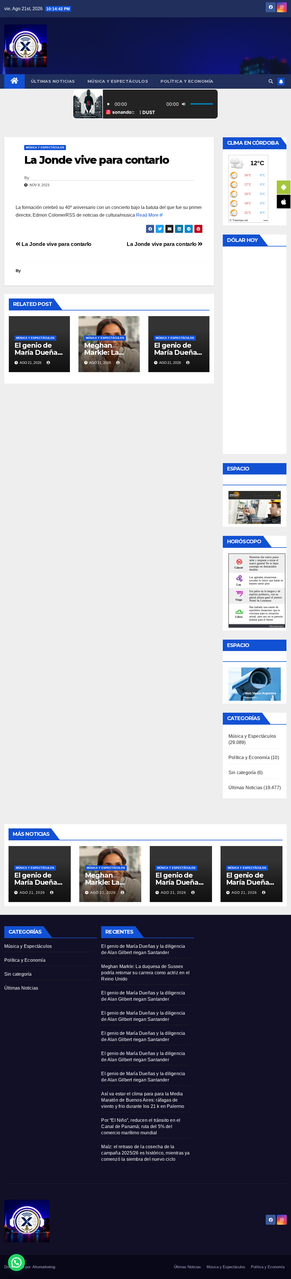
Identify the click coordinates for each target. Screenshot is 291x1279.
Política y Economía (187, 81)
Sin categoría (242, 772)
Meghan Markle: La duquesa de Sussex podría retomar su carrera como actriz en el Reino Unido (145, 972)
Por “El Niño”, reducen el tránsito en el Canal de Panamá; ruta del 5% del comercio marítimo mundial (140, 1126)
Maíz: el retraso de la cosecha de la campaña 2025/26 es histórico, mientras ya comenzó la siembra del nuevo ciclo (145, 1153)
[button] (271, 81)
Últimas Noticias (53, 81)
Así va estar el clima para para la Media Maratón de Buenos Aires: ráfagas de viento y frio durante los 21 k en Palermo (142, 1100)
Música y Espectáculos (118, 81)
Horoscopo (276, 626)
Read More (147, 215)
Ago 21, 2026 (32, 893)
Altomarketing (43, 1267)
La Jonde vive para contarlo (162, 244)
